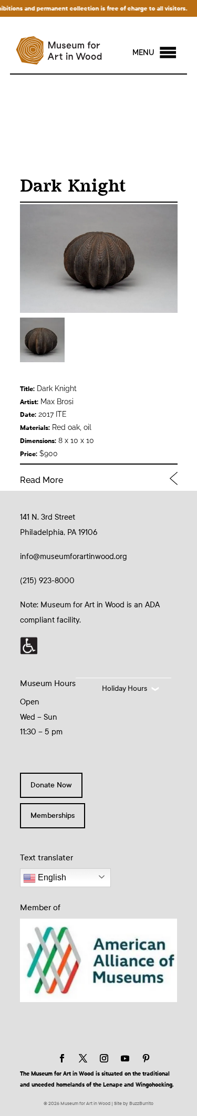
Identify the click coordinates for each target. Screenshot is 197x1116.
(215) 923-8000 (47, 580)
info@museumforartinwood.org (73, 556)
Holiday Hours (124, 688)
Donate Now (51, 785)
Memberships (52, 815)
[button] (143, 52)
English (51, 877)
